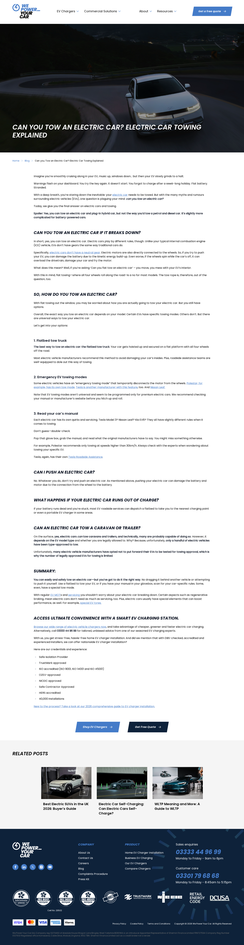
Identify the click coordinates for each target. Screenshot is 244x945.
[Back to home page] (26, 11)
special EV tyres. (90, 603)
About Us (84, 853)
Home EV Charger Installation (144, 853)
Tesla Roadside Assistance (85, 457)
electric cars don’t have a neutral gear (75, 252)
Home (15, 160)
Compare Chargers (138, 869)
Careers (83, 863)
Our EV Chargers (136, 863)
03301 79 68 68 (197, 876)
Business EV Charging (139, 858)
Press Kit (83, 879)
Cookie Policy (136, 923)
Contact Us (85, 858)
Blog (27, 160)
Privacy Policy (119, 923)
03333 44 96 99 (198, 852)
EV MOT (55, 595)
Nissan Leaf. (157, 387)
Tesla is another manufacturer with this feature (107, 387)
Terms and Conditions (158, 923)
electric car (120, 195)
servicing (74, 595)
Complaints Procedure (93, 874)
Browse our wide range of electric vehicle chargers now (70, 627)
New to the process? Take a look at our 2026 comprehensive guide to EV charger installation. (94, 706)
